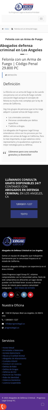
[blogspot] (17, 295)
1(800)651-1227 (24, 204)
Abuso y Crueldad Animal (14, 356)
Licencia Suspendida (12, 383)
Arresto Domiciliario (11, 353)
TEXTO (24, 213)
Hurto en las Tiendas (12, 374)
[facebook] (5, 295)
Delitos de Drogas (10, 369)
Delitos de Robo (10, 366)
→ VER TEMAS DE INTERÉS (23, 288)
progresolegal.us (12, 327)
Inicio (7, 29)
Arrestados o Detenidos (13, 350)
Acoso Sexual (8, 347)
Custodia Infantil (10, 361)
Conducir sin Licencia (12, 364)
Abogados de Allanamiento (14, 358)
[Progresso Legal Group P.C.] (24, 7)
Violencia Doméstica (11, 380)
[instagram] (24, 295)
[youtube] (11, 295)
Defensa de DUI (9, 372)
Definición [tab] (12, 75)
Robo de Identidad (11, 377)
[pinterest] (30, 295)
